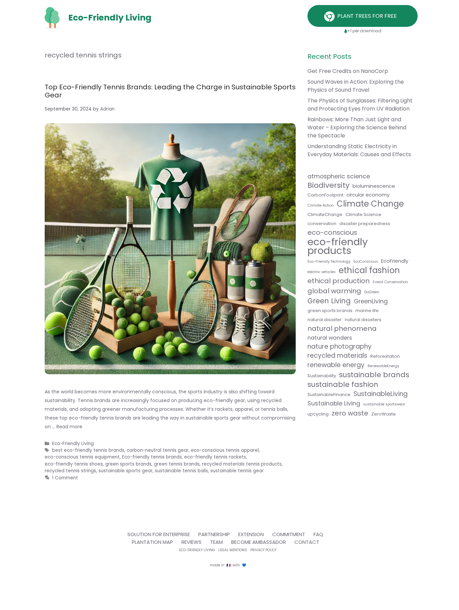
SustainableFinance (328, 394)
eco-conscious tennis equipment (82, 457)
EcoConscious (365, 261)
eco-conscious (332, 232)
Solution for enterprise (158, 534)
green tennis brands (177, 464)
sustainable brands (374, 375)
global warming (334, 291)
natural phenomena (342, 328)
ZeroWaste (383, 414)
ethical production (338, 280)
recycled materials (337, 355)
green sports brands (128, 464)
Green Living (329, 301)
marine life (367, 310)
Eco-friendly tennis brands (152, 457)
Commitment (288, 534)
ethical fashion (369, 270)
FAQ (318, 534)
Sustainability (321, 376)
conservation (321, 223)
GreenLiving (371, 301)
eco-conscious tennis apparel (225, 450)
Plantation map (152, 542)
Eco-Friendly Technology (328, 261)
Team (216, 542)
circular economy (367, 194)
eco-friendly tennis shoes (74, 464)
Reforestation (385, 356)
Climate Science (363, 214)
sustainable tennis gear (237, 471)
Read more (69, 426)
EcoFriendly (394, 260)
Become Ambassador (258, 542)
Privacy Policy (263, 550)
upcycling (318, 414)
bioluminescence (373, 185)
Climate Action (320, 205)
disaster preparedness (364, 223)
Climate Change (370, 204)
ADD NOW (229, 172)
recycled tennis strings (70, 471)
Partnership (214, 534)
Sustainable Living (333, 403)
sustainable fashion (342, 384)
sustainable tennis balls (181, 471)
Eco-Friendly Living (73, 443)
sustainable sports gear (125, 471)
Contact (306, 542)
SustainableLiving (380, 394)
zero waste (350, 413)
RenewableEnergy (383, 365)
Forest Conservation (390, 282)
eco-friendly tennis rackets (215, 457)
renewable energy (336, 365)
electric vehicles (321, 271)
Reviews (191, 542)
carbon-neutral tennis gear (158, 450)
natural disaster (324, 319)
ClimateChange (324, 214)
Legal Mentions (232, 550)
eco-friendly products (337, 246)
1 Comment (65, 478)
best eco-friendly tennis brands (88, 450)
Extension (251, 534)
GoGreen (371, 292)
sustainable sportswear (384, 404)
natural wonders (329, 338)
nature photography (339, 346)
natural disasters (363, 319)
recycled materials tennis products (242, 464)
